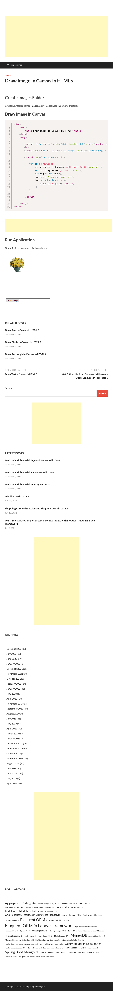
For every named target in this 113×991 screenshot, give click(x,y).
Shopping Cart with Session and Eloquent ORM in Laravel (37, 508)
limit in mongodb (30, 936)
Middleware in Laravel (17, 496)
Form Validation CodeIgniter (15, 931)
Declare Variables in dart (93, 915)
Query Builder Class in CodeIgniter (51, 944)
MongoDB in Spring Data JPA (17, 940)
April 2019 (11, 728)
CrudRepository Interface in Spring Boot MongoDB (32, 914)
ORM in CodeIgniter (40, 940)
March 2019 (12, 733)
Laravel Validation (97, 931)
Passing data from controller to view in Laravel (21, 944)
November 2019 (14, 703)
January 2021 (13, 688)
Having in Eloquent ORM (58, 931)
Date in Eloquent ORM (71, 915)
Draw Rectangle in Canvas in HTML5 (25, 354)
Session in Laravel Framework (53, 948)
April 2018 (11, 783)
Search (8, 388)
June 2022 (11, 658)
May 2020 (11, 693)
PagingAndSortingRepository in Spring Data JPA (67, 940)
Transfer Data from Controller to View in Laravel (80, 952)
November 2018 (14, 748)
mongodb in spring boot (96, 936)
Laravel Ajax (72, 931)
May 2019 (11, 723)
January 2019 (13, 738)
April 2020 (11, 698)
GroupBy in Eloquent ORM (37, 931)
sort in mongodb (92, 948)
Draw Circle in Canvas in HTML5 (23, 342)
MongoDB (79, 935)
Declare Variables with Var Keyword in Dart (29, 472)
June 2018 (11, 773)
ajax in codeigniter (44, 903)
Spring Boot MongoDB (22, 952)
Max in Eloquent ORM (45, 936)
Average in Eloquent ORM (14, 907)
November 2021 (14, 673)
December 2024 (14, 648)
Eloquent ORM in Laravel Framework (39, 925)
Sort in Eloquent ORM (76, 947)
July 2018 (11, 768)
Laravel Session (84, 931)
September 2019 (14, 708)
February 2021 (13, 683)
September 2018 (14, 758)
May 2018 (11, 778)
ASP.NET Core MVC (84, 903)
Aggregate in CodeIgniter (21, 903)
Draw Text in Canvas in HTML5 (22, 330)
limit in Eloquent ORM (14, 936)
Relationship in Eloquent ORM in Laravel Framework (23, 948)
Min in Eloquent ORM (61, 936)
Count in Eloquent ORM (48, 911)
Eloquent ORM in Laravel (57, 920)
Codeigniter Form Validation (44, 907)
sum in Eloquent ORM (50, 952)
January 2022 (13, 663)
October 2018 (13, 753)
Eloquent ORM (32, 919)
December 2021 (14, 668)
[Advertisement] (59, 36)
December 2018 (14, 743)
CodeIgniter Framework (69, 907)
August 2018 (13, 763)
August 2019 (13, 713)
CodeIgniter (29, 907)
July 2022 (11, 653)
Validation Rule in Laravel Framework (40, 957)
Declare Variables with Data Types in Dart (28, 484)
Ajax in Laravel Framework (63, 903)
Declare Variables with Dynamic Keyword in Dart (32, 460)
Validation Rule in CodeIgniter (15, 957)
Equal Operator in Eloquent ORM (86, 926)
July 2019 (11, 718)
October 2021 (13, 678)
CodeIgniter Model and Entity (22, 911)
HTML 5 (8, 76)
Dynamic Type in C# (12, 920)
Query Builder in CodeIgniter (83, 943)
